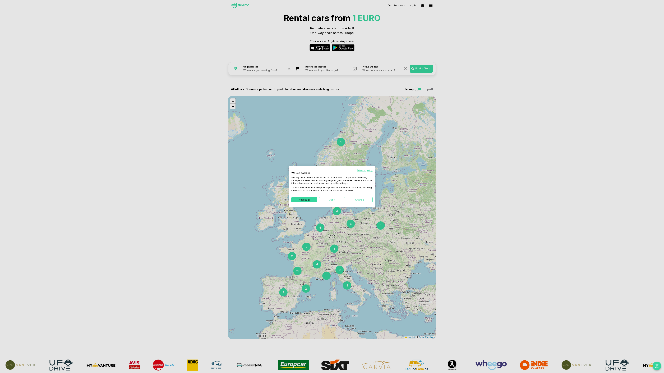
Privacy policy (365, 170)
